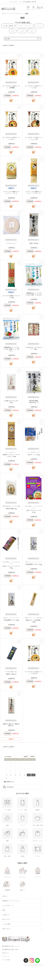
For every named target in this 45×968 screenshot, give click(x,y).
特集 (3, 910)
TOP (3, 14)
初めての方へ (6, 919)
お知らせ (5, 896)
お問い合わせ (6, 929)
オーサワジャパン (18, 14)
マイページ (5, 956)
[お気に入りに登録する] (19, 56)
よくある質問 (6, 924)
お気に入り (5, 953)
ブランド (9, 14)
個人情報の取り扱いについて (11, 946)
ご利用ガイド (6, 915)
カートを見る (6, 960)
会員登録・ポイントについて (11, 901)
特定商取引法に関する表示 (10, 949)
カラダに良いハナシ (8, 905)
